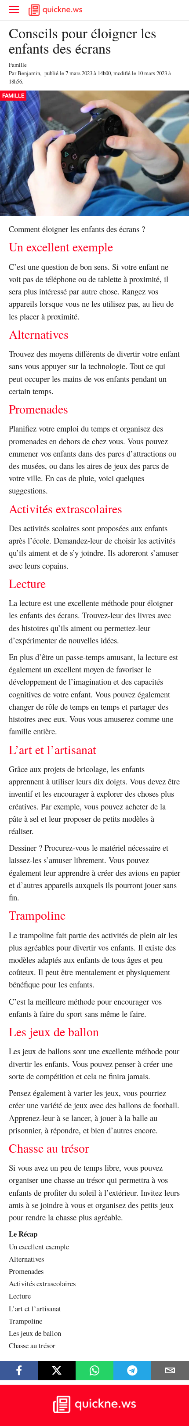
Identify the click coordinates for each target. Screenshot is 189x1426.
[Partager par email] (170, 1370)
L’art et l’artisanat (35, 1308)
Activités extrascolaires (42, 1283)
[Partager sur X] (57, 1370)
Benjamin (29, 73)
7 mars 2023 (78, 73)
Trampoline (25, 1321)
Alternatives (26, 1259)
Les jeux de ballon (35, 1333)
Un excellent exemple (39, 1246)
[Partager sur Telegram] (132, 1370)
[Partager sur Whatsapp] (94, 1370)
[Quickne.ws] (94, 1411)
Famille (18, 65)
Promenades (26, 1271)
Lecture (20, 1296)
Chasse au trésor (32, 1345)
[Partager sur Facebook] (19, 1370)
